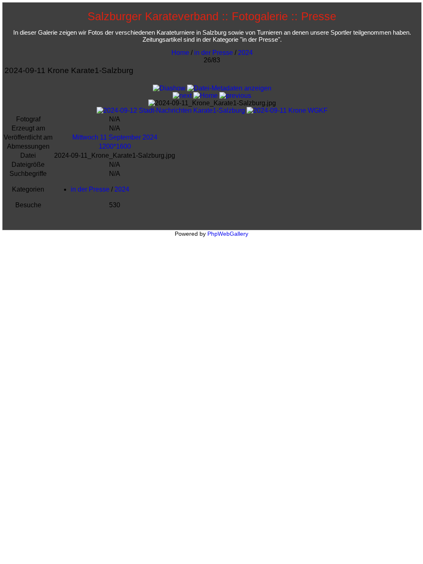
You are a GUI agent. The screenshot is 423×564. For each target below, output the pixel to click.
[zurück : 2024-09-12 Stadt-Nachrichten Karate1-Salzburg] (235, 95)
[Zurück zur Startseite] (205, 95)
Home (180, 52)
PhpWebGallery (227, 233)
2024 (245, 52)
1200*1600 (115, 146)
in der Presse (213, 52)
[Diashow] (169, 88)
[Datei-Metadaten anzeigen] (229, 88)
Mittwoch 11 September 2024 (114, 137)
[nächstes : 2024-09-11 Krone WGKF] (182, 95)
